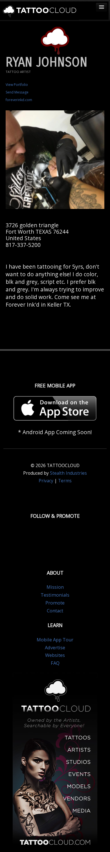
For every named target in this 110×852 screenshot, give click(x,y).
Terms (65, 481)
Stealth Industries (68, 473)
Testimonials (55, 595)
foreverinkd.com (19, 99)
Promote (55, 603)
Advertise (55, 647)
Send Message (17, 92)
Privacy (46, 481)
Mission (55, 587)
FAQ (55, 663)
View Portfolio (17, 84)
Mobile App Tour (55, 640)
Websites (55, 655)
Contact (55, 611)
